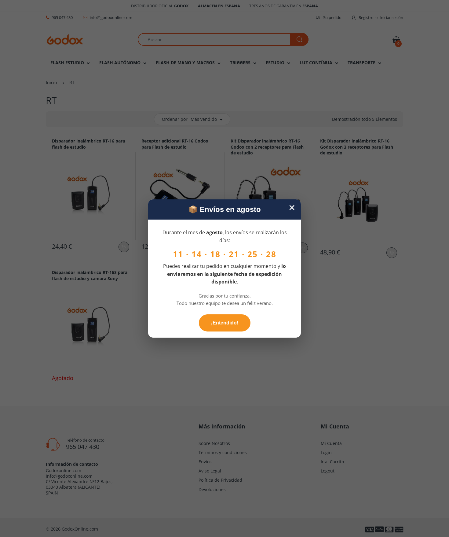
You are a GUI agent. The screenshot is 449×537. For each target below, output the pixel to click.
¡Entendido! (224, 322)
